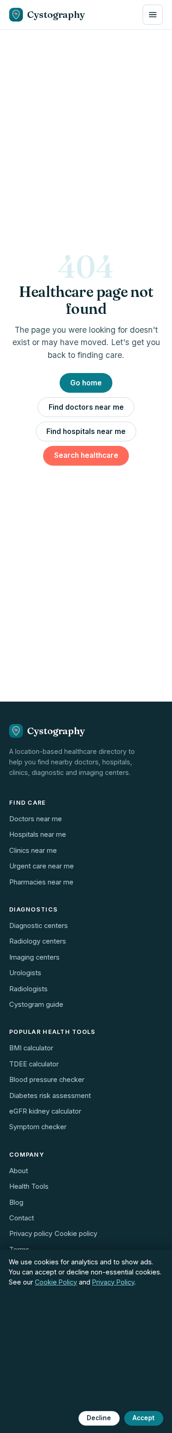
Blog (16, 1202)
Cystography (56, 14)
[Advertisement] (86, 120)
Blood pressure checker (46, 1080)
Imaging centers (34, 957)
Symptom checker (38, 1127)
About (18, 1171)
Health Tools (29, 1186)
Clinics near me (33, 850)
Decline (99, 1418)
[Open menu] (153, 15)
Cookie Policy (56, 1282)
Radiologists (28, 989)
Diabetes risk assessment (50, 1096)
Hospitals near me (37, 834)
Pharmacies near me (41, 882)
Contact (21, 1218)
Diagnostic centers (38, 926)
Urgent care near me (41, 866)
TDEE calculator (34, 1064)
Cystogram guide (36, 1004)
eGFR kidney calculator (45, 1111)
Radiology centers (37, 941)
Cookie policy (76, 1234)
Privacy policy (30, 1234)
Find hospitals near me (86, 431)
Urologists (25, 973)
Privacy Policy (113, 1282)
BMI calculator (31, 1048)
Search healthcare (86, 455)
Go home (86, 383)
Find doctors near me (86, 407)
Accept (144, 1418)
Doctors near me (35, 819)
